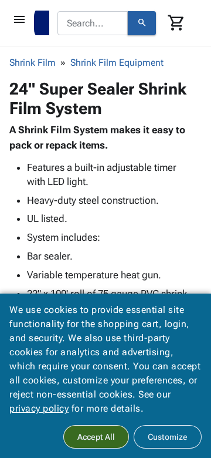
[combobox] (92, 23)
